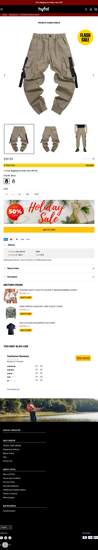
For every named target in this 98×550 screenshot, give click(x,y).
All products (13, 15)
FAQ (4, 457)
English (4, 527)
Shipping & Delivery (11, 449)
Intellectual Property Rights (14, 490)
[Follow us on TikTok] (9, 537)
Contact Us (7, 461)
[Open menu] (1, 9)
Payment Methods (10, 486)
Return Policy (8, 453)
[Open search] (86, 9)
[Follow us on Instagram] (5, 537)
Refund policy (9, 497)
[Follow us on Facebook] (1, 537)
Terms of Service (10, 493)
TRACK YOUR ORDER (12, 446)
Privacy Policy (9, 482)
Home (4, 15)
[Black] (6, 181)
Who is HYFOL (9, 474)
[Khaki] (13, 181)
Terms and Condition (12, 478)
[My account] (91, 9)
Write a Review (83, 358)
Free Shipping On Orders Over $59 (49, 2)
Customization (9, 511)
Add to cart (49, 230)
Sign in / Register (11, 430)
